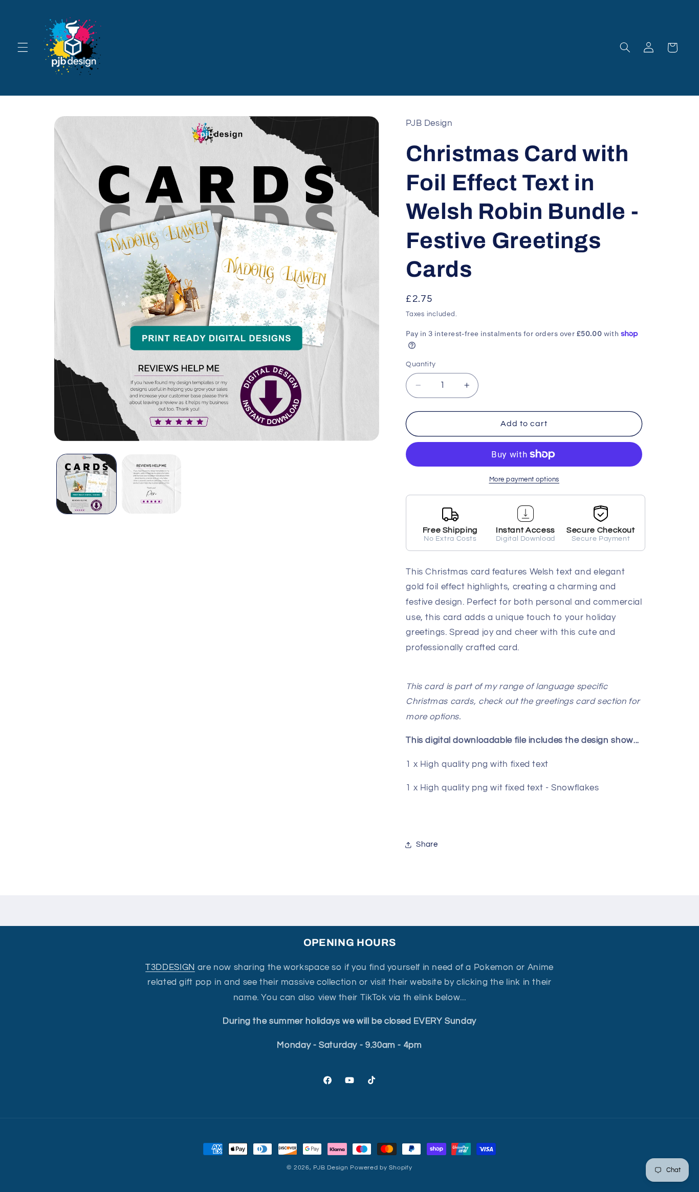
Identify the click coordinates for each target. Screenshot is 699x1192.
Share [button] (427, 844)
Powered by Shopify (381, 1168)
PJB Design (330, 1168)
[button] (22, 47)
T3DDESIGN (170, 967)
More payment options (524, 479)
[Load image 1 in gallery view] (87, 484)
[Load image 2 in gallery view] (152, 484)
